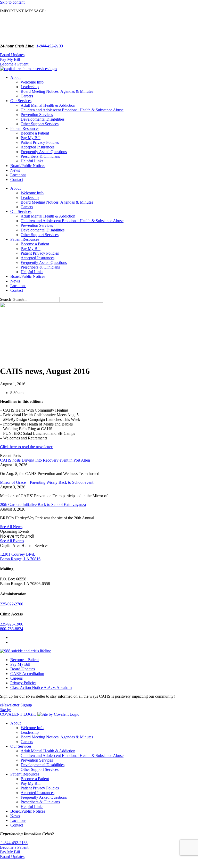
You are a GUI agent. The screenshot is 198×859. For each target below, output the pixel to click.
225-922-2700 (11, 604)
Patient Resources (24, 128)
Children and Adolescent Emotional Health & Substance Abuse (72, 110)
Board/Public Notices (27, 165)
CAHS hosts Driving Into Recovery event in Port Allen (45, 460)
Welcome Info (32, 82)
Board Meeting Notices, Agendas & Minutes (57, 91)
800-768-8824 (11, 629)
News (15, 170)
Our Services (20, 100)
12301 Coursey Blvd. (17, 554)
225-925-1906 (11, 624)
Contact (16, 179)
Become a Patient (35, 133)
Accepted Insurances (37, 147)
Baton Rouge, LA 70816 (20, 559)
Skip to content (12, 2)
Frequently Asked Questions (44, 151)
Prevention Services (37, 114)
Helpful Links (32, 161)
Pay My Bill (30, 138)
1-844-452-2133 (49, 46)
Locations (18, 175)
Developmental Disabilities (42, 119)
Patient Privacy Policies (40, 142)
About (15, 77)
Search (5, 299)
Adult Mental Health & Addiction (48, 105)
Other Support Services (40, 124)
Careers (27, 96)
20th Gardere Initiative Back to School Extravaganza (43, 504)
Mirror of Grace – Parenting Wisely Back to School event (46, 482)
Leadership (30, 87)
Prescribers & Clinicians (40, 156)
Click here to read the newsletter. (26, 447)
